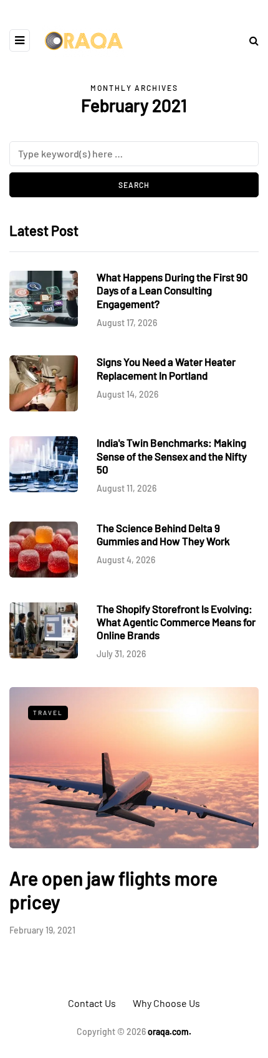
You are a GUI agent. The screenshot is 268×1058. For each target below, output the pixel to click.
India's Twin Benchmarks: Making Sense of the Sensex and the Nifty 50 (172, 455)
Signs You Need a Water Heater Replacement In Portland (166, 368)
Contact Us (92, 1003)
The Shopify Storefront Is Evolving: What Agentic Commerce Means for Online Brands (176, 622)
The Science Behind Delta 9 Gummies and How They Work (163, 534)
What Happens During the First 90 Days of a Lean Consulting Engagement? (172, 290)
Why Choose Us (166, 1003)
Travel (48, 712)
